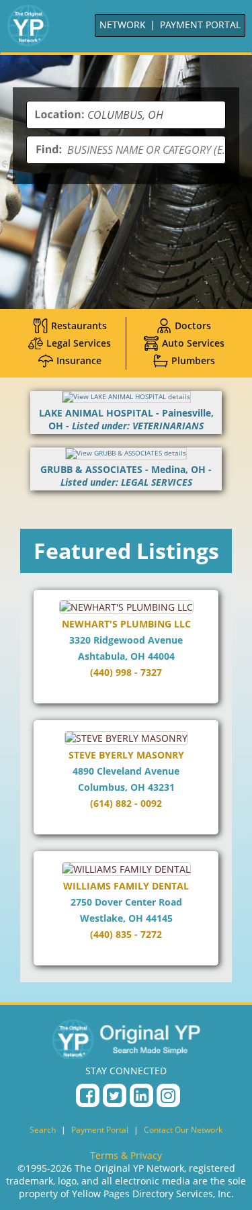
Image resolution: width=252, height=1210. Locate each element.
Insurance (78, 360)
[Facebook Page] (87, 1095)
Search (43, 1129)
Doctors (193, 325)
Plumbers (193, 360)
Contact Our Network (183, 1129)
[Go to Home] (28, 25)
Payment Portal (99, 1129)
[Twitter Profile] (114, 1095)
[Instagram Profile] (168, 1095)
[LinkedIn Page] (141, 1095)
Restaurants (79, 325)
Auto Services (193, 343)
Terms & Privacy (126, 1155)
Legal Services (78, 343)
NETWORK (122, 25)
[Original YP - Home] (126, 1039)
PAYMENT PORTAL (200, 25)
